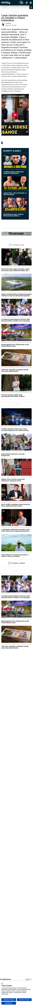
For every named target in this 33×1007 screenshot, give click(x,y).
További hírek (18, 245)
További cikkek (18, 563)
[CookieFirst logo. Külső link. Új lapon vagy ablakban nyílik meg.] (2, 984)
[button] (26, 2)
